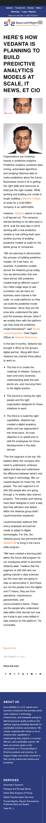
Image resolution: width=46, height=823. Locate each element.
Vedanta (19, 213)
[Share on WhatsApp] (14, 674)
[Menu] (39, 22)
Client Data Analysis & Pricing (17, 792)
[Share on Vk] (32, 674)
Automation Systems (13, 784)
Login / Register (29, 11)
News (38, 7)
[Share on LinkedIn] (23, 674)
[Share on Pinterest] (19, 674)
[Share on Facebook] (6, 674)
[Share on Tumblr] (27, 674)
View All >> (8, 808)
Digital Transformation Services (18, 797)
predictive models (31, 198)
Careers (9, 7)
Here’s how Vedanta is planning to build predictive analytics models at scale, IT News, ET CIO (21, 63)
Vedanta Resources (26, 337)
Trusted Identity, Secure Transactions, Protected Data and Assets (21, 802)
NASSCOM (9, 543)
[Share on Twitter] (10, 674)
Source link (9, 648)
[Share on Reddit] (36, 674)
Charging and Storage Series (17, 788)
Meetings (15, 11)
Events (31, 7)
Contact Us (20, 7)
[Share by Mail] (40, 674)
